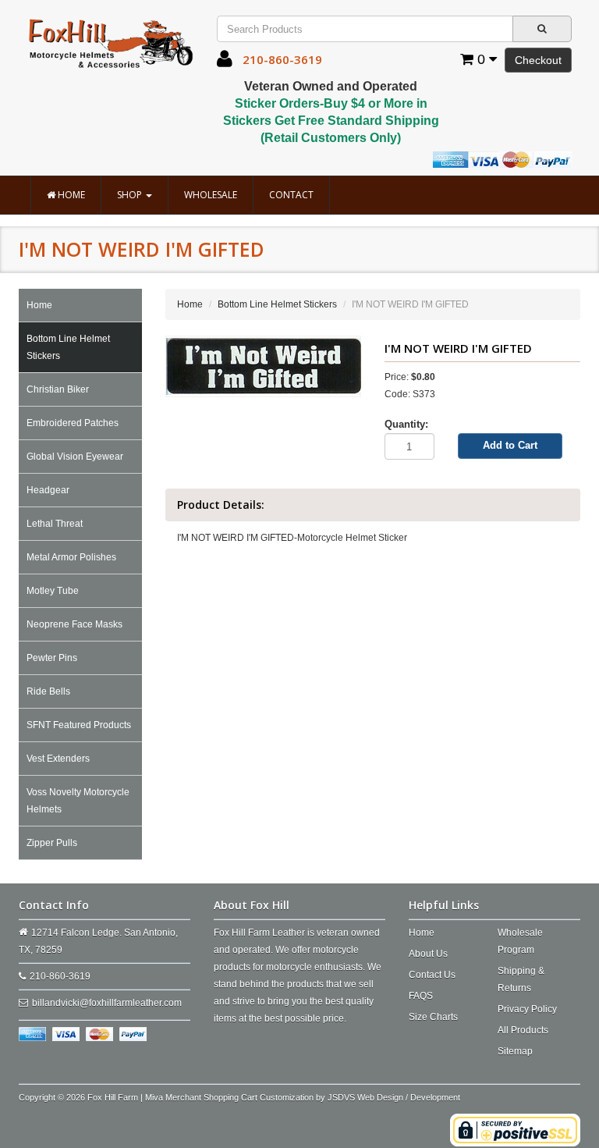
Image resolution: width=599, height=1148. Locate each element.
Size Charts (433, 1016)
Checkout (538, 60)
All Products (523, 1030)
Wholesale (210, 194)
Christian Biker (58, 389)
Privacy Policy (527, 1009)
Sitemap (515, 1051)
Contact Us (432, 974)
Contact (291, 194)
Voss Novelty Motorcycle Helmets (78, 801)
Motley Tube (53, 590)
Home (70, 194)
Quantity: (406, 424)
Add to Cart (510, 445)
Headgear (48, 490)
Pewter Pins (52, 657)
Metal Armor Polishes (71, 557)
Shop (130, 194)
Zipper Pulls (52, 842)
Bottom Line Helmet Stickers (68, 347)
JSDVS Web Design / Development (394, 1097)
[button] (224, 62)
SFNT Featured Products (79, 725)
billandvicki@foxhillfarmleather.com (107, 1002)
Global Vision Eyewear (75, 456)
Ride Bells (48, 691)
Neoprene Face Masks (74, 624)
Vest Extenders (58, 758)
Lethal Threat (55, 523)
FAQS (421, 995)
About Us (428, 953)
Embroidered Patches (73, 423)
